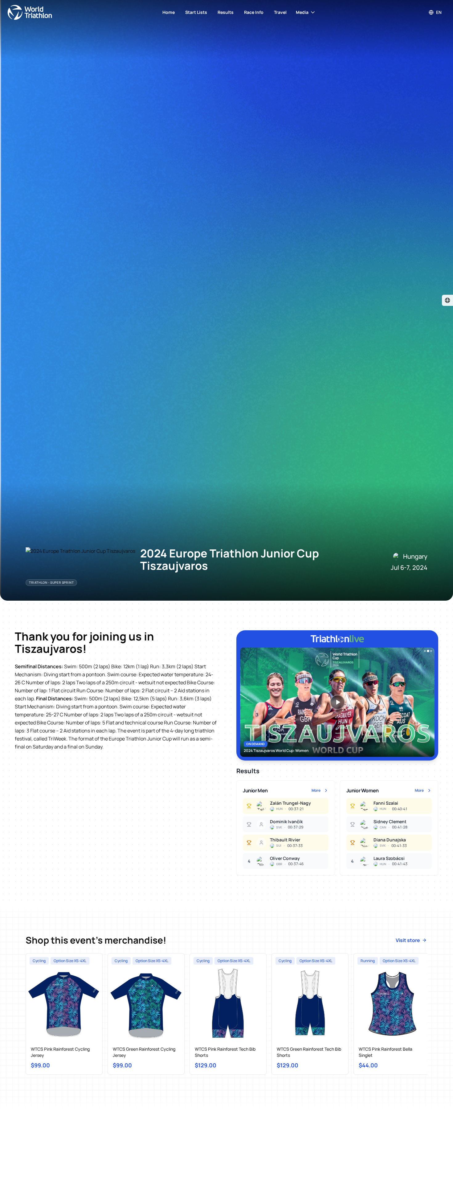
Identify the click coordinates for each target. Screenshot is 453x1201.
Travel (280, 12)
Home (168, 12)
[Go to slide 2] (428, 651)
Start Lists (196, 12)
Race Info (253, 12)
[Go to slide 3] (431, 651)
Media (302, 12)
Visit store (408, 940)
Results (226, 12)
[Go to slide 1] (425, 651)
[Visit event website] (447, 300)
